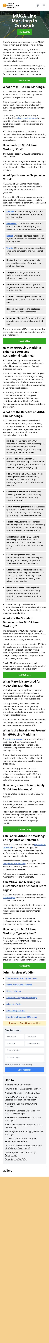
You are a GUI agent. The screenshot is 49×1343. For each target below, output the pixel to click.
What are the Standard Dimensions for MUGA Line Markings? (22, 1112)
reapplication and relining (14, 863)
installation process (15, 739)
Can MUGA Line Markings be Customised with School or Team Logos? (23, 1147)
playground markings (27, 118)
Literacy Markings (14, 991)
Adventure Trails (13, 1004)
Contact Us (24, 32)
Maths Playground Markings (19, 984)
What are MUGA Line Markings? (19, 1084)
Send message (24, 1070)
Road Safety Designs (15, 1010)
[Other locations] (37, 5)
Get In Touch (25, 80)
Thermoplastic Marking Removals (21, 978)
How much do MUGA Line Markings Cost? (23, 1088)
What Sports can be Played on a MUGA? (22, 1093)
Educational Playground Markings (21, 997)
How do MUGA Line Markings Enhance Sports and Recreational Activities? (22, 1098)
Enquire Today (24, 829)
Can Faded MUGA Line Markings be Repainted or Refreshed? (20, 1140)
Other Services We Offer (16, 1159)
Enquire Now (24, 341)
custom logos (9, 897)
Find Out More (24, 675)
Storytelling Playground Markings (21, 1017)
